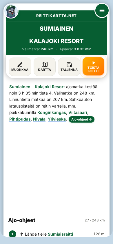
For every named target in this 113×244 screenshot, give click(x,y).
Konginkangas (51, 112)
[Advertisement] (56, 167)
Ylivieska (57, 119)
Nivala (39, 119)
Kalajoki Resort (50, 86)
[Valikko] (102, 10)
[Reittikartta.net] (11, 11)
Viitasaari (77, 112)
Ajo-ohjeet (81, 119)
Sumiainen (19, 86)
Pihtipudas (20, 119)
